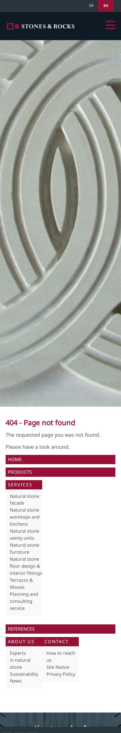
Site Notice (57, 667)
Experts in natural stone (20, 660)
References (21, 629)
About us (21, 641)
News (16, 681)
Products (20, 472)
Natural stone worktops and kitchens (25, 517)
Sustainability (24, 674)
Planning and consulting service (24, 601)
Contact (56, 641)
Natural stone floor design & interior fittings (26, 566)
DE (91, 5)
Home (41, 26)
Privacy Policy (60, 674)
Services (20, 485)
